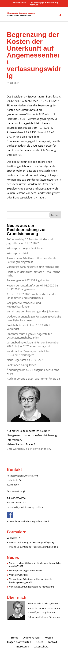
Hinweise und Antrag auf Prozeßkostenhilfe (29, 546)
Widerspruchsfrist (17, 253)
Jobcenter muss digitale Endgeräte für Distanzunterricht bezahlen (29, 335)
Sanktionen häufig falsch (21, 365)
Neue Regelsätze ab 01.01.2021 (26, 360)
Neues (39, 642)
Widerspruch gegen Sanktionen (25, 248)
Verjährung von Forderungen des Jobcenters (33, 311)
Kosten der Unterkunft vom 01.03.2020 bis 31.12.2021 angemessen (32, 287)
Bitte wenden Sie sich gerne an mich (28, 448)
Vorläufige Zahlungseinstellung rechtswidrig (33, 266)
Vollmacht (12, 537)
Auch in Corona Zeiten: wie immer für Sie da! (34, 378)
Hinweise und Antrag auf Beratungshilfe (27, 542)
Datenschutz (40, 646)
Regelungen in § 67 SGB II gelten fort (29, 280)
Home (14, 637)
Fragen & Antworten (19, 642)
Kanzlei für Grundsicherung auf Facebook (28, 521)
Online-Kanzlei (31, 637)
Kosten (49, 637)
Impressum (22, 646)
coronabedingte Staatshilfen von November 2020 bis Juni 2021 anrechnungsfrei (33, 344)
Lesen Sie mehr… (51, 617)
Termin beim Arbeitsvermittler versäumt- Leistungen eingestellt (31, 260)
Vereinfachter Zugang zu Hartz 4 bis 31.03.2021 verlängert (28, 353)
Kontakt (52, 642)
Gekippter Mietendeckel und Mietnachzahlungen (24, 304)
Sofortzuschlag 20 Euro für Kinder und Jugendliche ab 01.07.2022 (30, 241)
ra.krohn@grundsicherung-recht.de (25, 507)
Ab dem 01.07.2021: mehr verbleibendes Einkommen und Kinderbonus (31, 295)
